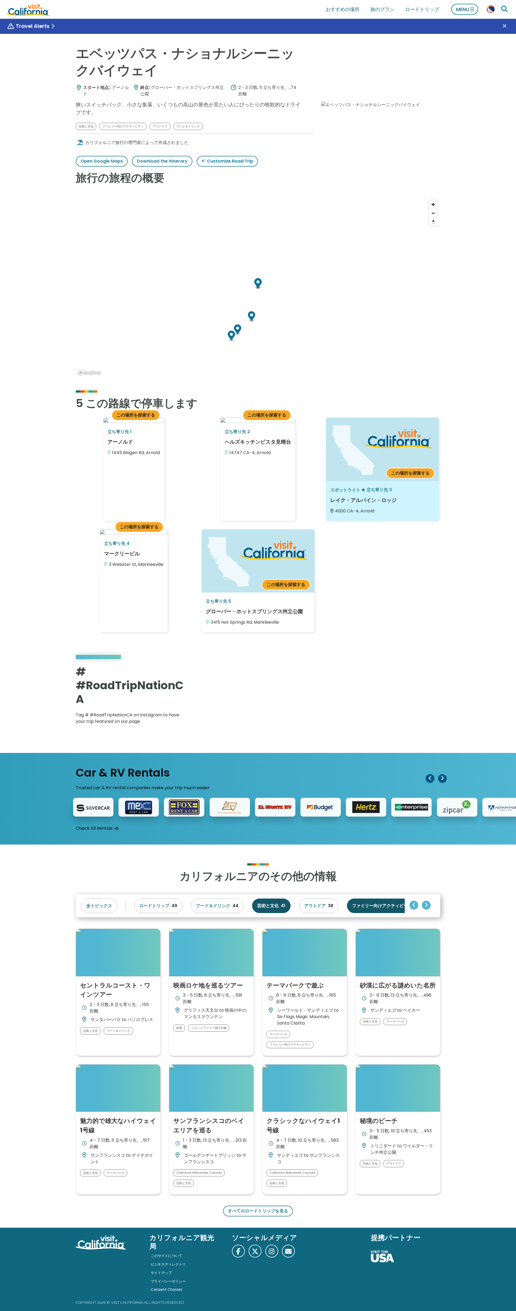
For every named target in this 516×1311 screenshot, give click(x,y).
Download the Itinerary (162, 161)
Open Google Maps (102, 161)
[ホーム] (27, 9)
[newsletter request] (288, 1251)
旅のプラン (382, 9)
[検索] (504, 9)
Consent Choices (166, 1289)
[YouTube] (432, 697)
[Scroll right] (442, 778)
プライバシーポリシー (168, 1281)
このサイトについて (166, 1255)
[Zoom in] (433, 204)
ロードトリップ (422, 9)
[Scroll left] (430, 778)
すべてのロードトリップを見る (258, 1211)
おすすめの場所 (343, 9)
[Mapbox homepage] (89, 373)
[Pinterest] (424, 697)
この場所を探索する (135, 415)
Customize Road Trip (230, 161)
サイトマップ (161, 1272)
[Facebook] (238, 1251)
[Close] (508, 26)
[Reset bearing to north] (433, 221)
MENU (462, 9)
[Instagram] (416, 697)
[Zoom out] (433, 213)
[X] (255, 1251)
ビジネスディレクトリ (168, 1264)
